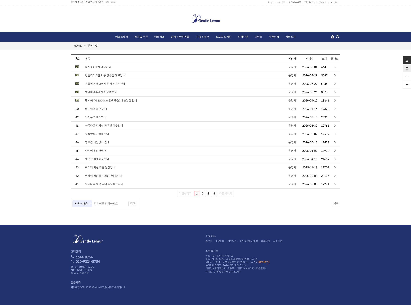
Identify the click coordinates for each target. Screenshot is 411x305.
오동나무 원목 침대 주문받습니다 (104, 184)
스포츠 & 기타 (224, 37)
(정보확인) (264, 262)
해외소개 (290, 37)
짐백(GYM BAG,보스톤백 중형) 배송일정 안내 (111, 100)
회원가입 (281, 2)
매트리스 (159, 37)
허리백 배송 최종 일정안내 (100, 167)
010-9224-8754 (88, 261)
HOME (78, 45)
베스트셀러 (121, 37)
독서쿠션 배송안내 (95, 117)
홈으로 (209, 241)
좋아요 (335, 58)
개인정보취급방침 (249, 241)
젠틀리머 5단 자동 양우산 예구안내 (87, 1)
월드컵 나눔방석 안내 (97, 142)
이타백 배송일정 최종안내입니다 (103, 176)
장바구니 (309, 2)
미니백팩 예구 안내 (96, 109)
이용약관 (232, 241)
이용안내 (219, 241)
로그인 (270, 2)
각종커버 (274, 37)
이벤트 (258, 37)
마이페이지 (321, 2)
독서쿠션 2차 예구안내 (98, 67)
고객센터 (334, 2)
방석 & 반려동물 (180, 37)
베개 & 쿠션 (141, 37)
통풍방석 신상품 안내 (97, 134)
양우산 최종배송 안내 (97, 159)
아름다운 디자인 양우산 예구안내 (104, 125)
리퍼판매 (243, 37)
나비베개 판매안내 (95, 150)
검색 (132, 203)
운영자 (292, 67)
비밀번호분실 (295, 2)
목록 (336, 203)
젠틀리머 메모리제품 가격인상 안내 (105, 84)
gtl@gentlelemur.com (227, 271)
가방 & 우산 (202, 37)
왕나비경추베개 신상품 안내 (101, 92)
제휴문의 (265, 241)
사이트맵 (277, 241)
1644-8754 (84, 257)
